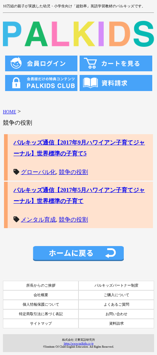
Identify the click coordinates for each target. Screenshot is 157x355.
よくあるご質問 (116, 304)
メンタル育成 (38, 219)
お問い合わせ (116, 314)
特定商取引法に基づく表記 (41, 314)
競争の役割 (73, 172)
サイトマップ (41, 323)
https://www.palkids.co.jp (78, 343)
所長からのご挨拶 (40, 285)
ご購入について (116, 295)
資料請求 (116, 323)
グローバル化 (38, 172)
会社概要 (41, 295)
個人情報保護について (41, 304)
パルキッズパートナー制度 (116, 285)
